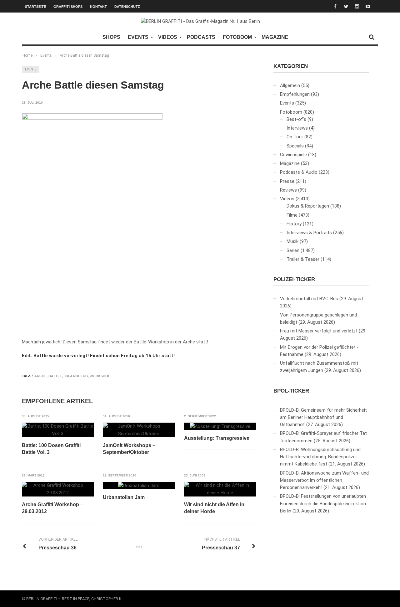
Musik (292, 241)
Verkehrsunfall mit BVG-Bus (309, 298)
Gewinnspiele (293, 154)
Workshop (100, 376)
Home (27, 55)
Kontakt (98, 6)
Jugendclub (76, 376)
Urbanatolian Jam (124, 497)
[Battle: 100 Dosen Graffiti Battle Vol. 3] (58, 430)
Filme (292, 215)
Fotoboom (237, 37)
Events (138, 37)
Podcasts (201, 37)
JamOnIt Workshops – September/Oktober (129, 449)
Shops (111, 37)
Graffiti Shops (67, 6)
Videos (167, 37)
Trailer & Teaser (303, 259)
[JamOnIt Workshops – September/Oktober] (139, 430)
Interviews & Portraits (309, 232)
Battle (55, 376)
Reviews (288, 190)
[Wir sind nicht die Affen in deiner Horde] (220, 489)
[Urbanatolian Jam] (138, 485)
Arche (40, 376)
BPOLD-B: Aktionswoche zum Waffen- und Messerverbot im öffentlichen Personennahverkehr (324, 480)
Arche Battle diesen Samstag (84, 55)
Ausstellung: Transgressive (216, 438)
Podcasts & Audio (299, 172)
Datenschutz (127, 6)
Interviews (297, 128)
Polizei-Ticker (294, 279)
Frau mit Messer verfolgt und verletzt (319, 331)
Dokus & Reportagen (308, 206)
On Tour (295, 137)
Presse (287, 181)
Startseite (35, 6)
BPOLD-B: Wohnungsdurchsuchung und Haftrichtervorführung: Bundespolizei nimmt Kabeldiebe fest (320, 457)
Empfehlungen (295, 94)
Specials (295, 146)
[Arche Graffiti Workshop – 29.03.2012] (58, 489)
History (294, 224)
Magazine (275, 37)
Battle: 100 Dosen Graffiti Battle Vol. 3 (51, 449)
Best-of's (296, 119)
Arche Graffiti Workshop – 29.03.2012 (52, 508)
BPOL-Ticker (291, 391)
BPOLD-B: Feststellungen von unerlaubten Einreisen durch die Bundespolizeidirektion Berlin (323, 503)
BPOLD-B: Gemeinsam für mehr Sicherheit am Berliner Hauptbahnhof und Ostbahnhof (323, 417)
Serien (293, 250)
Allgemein (290, 85)
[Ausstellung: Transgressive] (220, 426)
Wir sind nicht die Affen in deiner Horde (214, 508)
